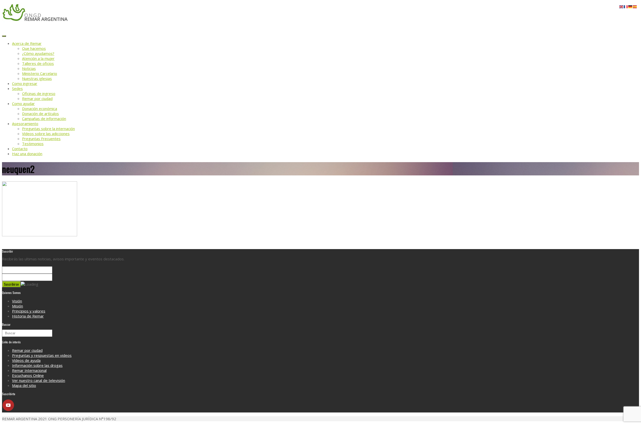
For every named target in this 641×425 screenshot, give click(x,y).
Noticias (29, 68)
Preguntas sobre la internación (48, 128)
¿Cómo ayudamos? (38, 53)
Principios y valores (28, 310)
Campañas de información (44, 118)
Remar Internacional (29, 370)
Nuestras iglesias (37, 78)
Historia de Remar (28, 315)
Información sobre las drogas (37, 365)
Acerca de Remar (27, 43)
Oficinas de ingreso (38, 93)
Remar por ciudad (37, 98)
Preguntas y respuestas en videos (42, 355)
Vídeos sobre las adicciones (46, 133)
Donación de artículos (40, 113)
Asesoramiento (25, 123)
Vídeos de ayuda (26, 360)
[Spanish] (635, 6)
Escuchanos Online (28, 375)
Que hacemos (34, 48)
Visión (17, 300)
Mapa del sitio (24, 385)
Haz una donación (27, 153)
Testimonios (33, 143)
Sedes (17, 88)
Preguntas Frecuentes (41, 138)
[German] (630, 6)
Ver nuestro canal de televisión (38, 380)
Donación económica (39, 108)
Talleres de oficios (38, 63)
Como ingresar (24, 83)
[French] (626, 6)
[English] (621, 6)
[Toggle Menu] (4, 36)
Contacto (20, 148)
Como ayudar (23, 103)
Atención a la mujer (38, 58)
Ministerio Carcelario (39, 73)
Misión (17, 305)
